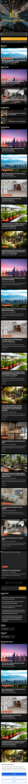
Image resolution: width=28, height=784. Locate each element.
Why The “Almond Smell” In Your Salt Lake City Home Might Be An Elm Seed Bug (13, 174)
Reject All (14, 781)
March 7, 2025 (12, 63)
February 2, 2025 (13, 510)
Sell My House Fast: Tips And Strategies (16, 114)
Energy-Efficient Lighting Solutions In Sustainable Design (16, 121)
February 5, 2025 (13, 254)
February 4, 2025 (13, 444)
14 (17, 582)
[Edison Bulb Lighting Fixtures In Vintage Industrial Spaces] (14, 430)
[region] (14, 773)
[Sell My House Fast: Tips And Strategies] (4, 113)
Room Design (10, 112)
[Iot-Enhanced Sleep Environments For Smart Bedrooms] (14, 496)
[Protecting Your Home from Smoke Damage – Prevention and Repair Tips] (14, 188)
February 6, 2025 (13, 228)
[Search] (26, 34)
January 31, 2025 (13, 572)
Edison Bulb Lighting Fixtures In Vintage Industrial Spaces (13, 441)
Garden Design (5, 220)
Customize (14, 777)
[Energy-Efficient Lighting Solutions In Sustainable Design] (4, 120)
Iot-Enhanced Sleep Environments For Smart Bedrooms (12, 507)
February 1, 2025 (13, 103)
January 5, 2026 (13, 176)
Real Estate (5, 79)
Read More (4, 286)
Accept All (14, 774)
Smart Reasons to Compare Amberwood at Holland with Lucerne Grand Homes (13, 82)
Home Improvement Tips (7, 58)
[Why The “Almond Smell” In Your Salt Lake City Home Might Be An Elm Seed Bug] (14, 163)
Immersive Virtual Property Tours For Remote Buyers (13, 100)
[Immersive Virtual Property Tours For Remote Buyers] (14, 527)
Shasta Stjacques (6, 63)
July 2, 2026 (12, 84)
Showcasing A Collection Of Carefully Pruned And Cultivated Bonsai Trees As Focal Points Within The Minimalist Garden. (13, 475)
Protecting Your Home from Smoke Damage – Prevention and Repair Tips (13, 61)
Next (21, 582)
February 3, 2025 (13, 478)
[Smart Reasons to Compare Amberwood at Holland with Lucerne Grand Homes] (14, 138)
